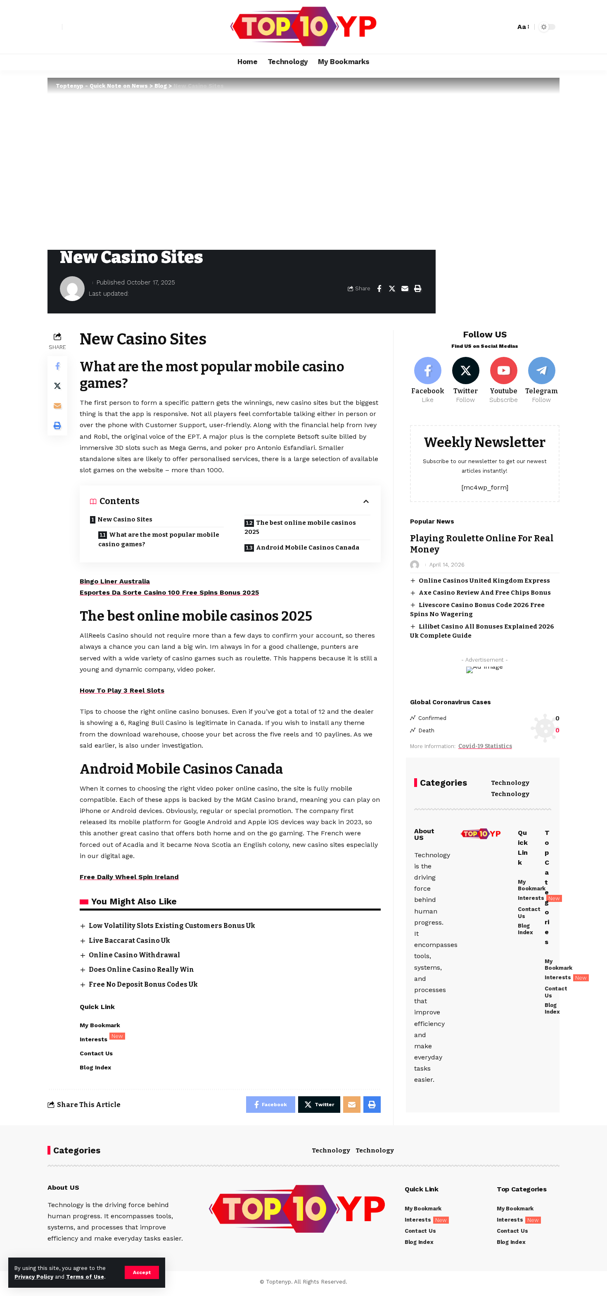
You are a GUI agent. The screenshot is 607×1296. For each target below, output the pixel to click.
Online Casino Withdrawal (134, 955)
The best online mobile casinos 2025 (300, 527)
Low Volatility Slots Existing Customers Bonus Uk (172, 926)
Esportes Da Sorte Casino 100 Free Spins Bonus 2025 (169, 592)
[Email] (404, 288)
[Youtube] (504, 381)
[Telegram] (542, 381)
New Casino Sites (124, 519)
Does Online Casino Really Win (141, 969)
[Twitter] (466, 381)
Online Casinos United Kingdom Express (484, 580)
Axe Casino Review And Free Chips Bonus (485, 592)
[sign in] (55, 27)
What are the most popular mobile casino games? (158, 539)
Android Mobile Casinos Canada (307, 547)
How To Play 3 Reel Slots (122, 690)
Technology (510, 783)
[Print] (417, 288)
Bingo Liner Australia (115, 581)
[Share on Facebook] (379, 288)
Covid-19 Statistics (485, 746)
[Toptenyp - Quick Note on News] (303, 27)
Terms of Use (85, 1277)
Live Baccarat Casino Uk (129, 941)
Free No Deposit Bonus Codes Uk (143, 984)
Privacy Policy (33, 1277)
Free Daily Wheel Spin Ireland (129, 877)
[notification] (495, 27)
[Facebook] (428, 381)
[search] (507, 27)
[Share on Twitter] (392, 288)
